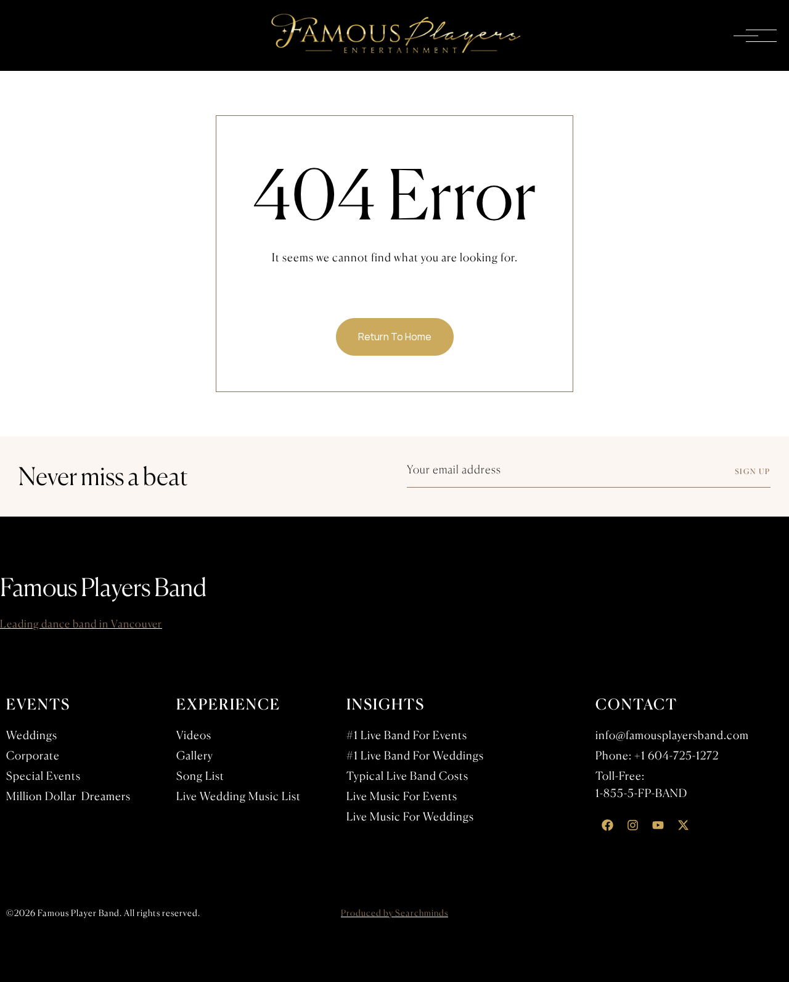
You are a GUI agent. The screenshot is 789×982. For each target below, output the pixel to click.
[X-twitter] (683, 825)
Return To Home (394, 336)
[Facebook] (607, 825)
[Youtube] (657, 825)
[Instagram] (632, 825)
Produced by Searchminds (394, 912)
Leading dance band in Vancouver (81, 623)
